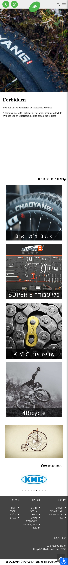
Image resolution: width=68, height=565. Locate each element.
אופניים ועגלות (56, 511)
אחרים (12, 511)
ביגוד (60, 517)
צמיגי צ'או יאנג (34, 236)
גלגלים (34, 517)
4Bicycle (34, 413)
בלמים (12, 514)
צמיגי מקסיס (31, 521)
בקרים (12, 517)
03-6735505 (53, 545)
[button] (46, 89)
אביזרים (59, 507)
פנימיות (33, 511)
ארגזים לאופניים (55, 514)
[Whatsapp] (14, 4)
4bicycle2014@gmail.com (46, 549)
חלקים (34, 507)
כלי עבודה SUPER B (34, 294)
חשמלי (12, 507)
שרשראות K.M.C (34, 354)
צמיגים (34, 514)
